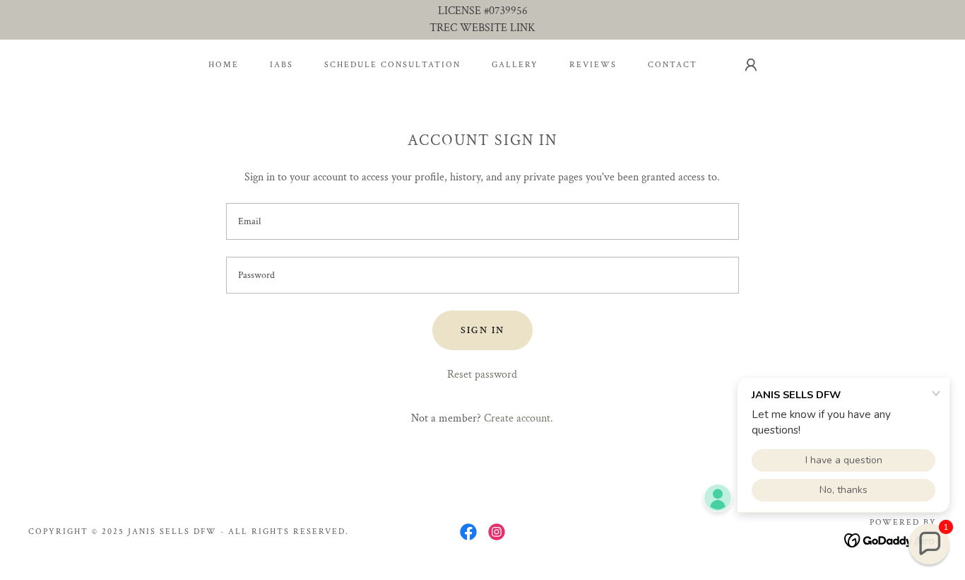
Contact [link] (672, 64)
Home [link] (223, 64)
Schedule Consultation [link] (392, 64)
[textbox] (482, 221)
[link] (468, 532)
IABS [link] (281, 64)
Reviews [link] (593, 64)
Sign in (482, 330)
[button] (751, 65)
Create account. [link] (518, 418)
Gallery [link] (515, 64)
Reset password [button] (482, 374)
